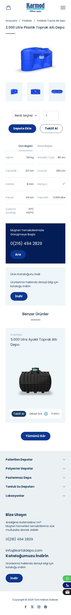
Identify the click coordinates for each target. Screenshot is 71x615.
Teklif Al (51, 128)
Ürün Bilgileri (26, 146)
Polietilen (27, 20)
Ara (18, 254)
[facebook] (25, 606)
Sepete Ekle (22, 128)
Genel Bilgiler (44, 146)
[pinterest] (45, 606)
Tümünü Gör (36, 436)
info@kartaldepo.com (24, 550)
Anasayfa (11, 20)
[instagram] (38, 606)
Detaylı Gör (36, 413)
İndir (19, 296)
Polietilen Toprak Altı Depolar (53, 20)
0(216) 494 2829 (26, 243)
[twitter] (32, 606)
